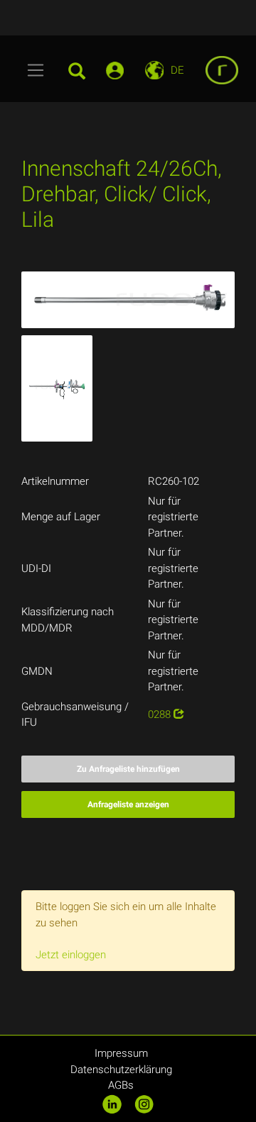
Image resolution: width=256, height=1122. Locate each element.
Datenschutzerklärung (121, 1069)
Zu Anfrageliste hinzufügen (128, 769)
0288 (161, 714)
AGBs (121, 1085)
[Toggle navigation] (36, 70)
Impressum (121, 1053)
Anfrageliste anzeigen (128, 804)
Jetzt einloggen (71, 954)
